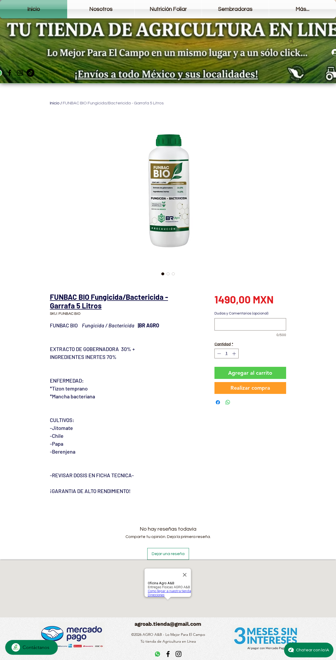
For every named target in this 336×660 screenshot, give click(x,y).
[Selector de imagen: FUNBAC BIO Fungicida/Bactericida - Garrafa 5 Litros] (162, 273)
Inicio (55, 103)
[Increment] (234, 353)
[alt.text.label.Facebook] (9, 73)
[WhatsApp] (157, 654)
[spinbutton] (226, 353)
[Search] (291, 41)
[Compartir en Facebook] (218, 402)
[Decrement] (218, 353)
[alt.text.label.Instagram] (20, 73)
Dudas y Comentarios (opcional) (241, 313)
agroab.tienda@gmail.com (168, 624)
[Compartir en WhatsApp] (228, 402)
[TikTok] (30, 73)
